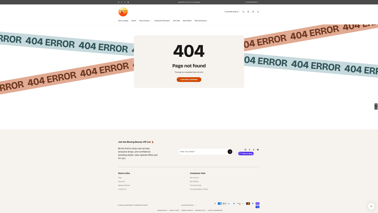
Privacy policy (174, 210)
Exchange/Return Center (199, 189)
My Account (194, 178)
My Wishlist (194, 181)
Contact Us (122, 189)
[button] (144, 20)
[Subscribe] (230, 151)
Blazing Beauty (128, 205)
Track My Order (195, 185)
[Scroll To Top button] (371, 206)
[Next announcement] (216, 2)
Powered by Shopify (141, 205)
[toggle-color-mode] (258, 12)
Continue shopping (189, 80)
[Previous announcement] (162, 2)
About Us (121, 181)
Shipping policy (200, 210)
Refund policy (162, 210)
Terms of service (187, 210)
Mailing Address (124, 185)
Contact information (215, 210)
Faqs (120, 178)
